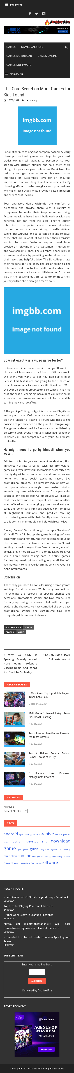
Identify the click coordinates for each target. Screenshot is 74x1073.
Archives (9, 806)
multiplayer (11, 856)
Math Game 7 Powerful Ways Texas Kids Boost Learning (49, 715)
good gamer (23, 849)
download (60, 841)
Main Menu (16, 74)
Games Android (32, 46)
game (21, 632)
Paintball (66, 856)
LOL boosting (64, 849)
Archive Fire (45, 990)
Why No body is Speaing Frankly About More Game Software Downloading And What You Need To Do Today (20, 663)
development (36, 841)
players (8, 863)
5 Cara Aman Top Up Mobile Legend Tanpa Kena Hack (36, 897)
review (30, 863)
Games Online (47, 55)
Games (11, 46)
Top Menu (16, 4)
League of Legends (48, 849)
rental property (20, 863)
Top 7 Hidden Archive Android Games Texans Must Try (49, 755)
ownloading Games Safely (51, 856)
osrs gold (36, 856)
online (25, 855)
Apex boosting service (28, 835)
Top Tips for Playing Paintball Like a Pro (28, 906)
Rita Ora (37, 863)
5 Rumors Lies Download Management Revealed (49, 775)
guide (34, 849)
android (11, 834)
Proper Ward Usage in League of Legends (28, 915)
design (17, 841)
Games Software (18, 64)
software (49, 862)
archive (46, 834)
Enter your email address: (37, 977)
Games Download (19, 55)
